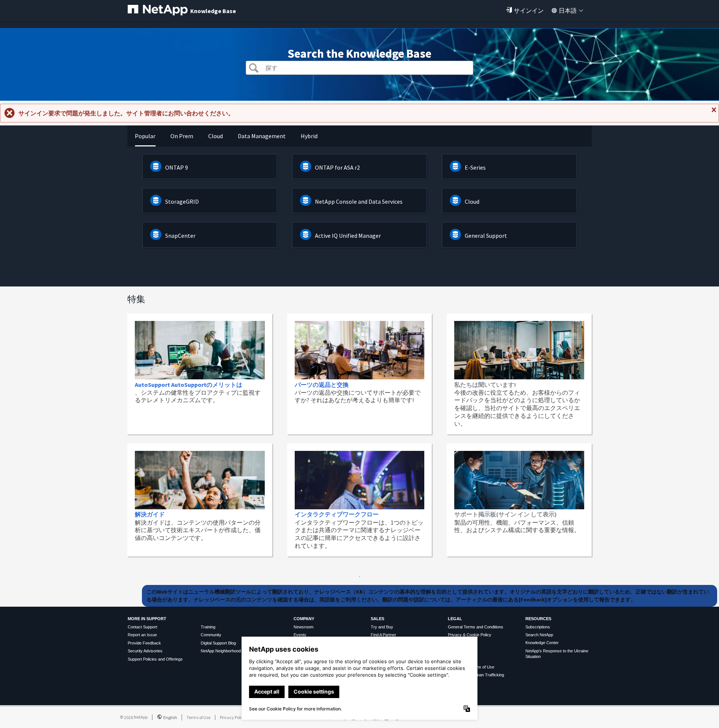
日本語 (568, 10)
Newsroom (303, 627)
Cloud (472, 201)
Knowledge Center (542, 642)
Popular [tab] (145, 136)
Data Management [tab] (262, 136)
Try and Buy (382, 627)
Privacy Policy (233, 717)
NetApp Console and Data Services (359, 201)
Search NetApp (539, 635)
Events (300, 635)
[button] (254, 69)
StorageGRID (182, 201)
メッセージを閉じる (713, 112)
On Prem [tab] (181, 136)
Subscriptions (537, 627)
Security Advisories (145, 651)
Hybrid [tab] (309, 136)
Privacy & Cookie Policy (469, 635)
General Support (486, 235)
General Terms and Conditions (475, 627)
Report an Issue (142, 635)
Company (304, 618)
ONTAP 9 (176, 167)
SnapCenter (180, 235)
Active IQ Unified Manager (348, 235)
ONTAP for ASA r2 (337, 167)
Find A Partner (383, 635)
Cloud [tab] (215, 136)
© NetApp (134, 717)
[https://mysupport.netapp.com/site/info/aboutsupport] (359, 574)
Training (208, 627)
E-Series (475, 167)
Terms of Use (198, 717)
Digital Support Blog (218, 643)
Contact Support (142, 627)
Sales (377, 618)
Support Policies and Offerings (155, 659)
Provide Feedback (144, 643)
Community (211, 635)
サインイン (529, 10)
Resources (538, 618)
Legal (455, 618)
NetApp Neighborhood (221, 651)
